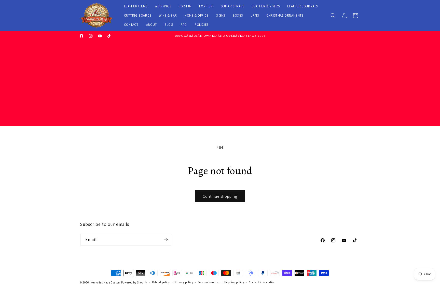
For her (206, 6)
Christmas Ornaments (284, 15)
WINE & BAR (168, 15)
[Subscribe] (165, 240)
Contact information (262, 282)
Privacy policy (184, 282)
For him (185, 6)
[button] (333, 15)
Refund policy (161, 282)
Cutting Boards (137, 15)
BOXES (238, 15)
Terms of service (208, 282)
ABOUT (151, 24)
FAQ (184, 24)
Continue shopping (220, 196)
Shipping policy (234, 282)
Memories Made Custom (105, 282)
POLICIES (202, 24)
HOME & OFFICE (197, 15)
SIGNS (220, 15)
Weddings (163, 6)
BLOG (168, 24)
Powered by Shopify (134, 282)
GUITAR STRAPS (232, 6)
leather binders (266, 6)
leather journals (302, 6)
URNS (255, 15)
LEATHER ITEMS (135, 6)
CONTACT (131, 24)
